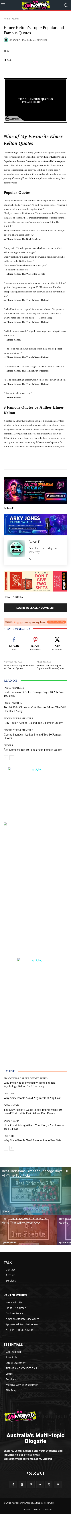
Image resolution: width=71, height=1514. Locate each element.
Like (14, 637)
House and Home (14, 688)
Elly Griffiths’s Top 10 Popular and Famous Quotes (19, 667)
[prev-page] (6, 757)
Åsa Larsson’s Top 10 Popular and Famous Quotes (33, 749)
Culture (9, 1093)
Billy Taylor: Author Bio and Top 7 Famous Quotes (33, 722)
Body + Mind (11, 1105)
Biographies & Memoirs (18, 718)
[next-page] (11, 757)
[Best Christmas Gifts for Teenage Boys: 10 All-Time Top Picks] (35, 1191)
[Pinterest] (31, 1484)
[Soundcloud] (40, 1484)
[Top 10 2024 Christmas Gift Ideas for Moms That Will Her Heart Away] (28, 1230)
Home (7, 18)
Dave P (16, 40)
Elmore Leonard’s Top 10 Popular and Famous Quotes (50, 667)
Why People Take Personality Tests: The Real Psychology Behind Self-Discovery (30, 1084)
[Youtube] (57, 1484)
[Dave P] (6, 39)
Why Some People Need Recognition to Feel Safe (32, 1140)
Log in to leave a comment (35, 607)
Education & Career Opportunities (26, 1078)
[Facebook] (13, 1484)
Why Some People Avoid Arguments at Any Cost (32, 1098)
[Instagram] (22, 1484)
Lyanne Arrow (9, 1242)
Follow (35, 637)
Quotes (15, 18)
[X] (30, 558)
